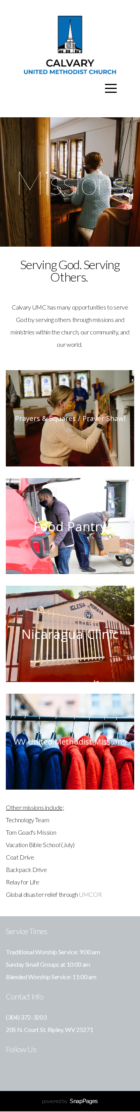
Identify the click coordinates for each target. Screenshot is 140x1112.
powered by (70, 1101)
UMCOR (90, 894)
